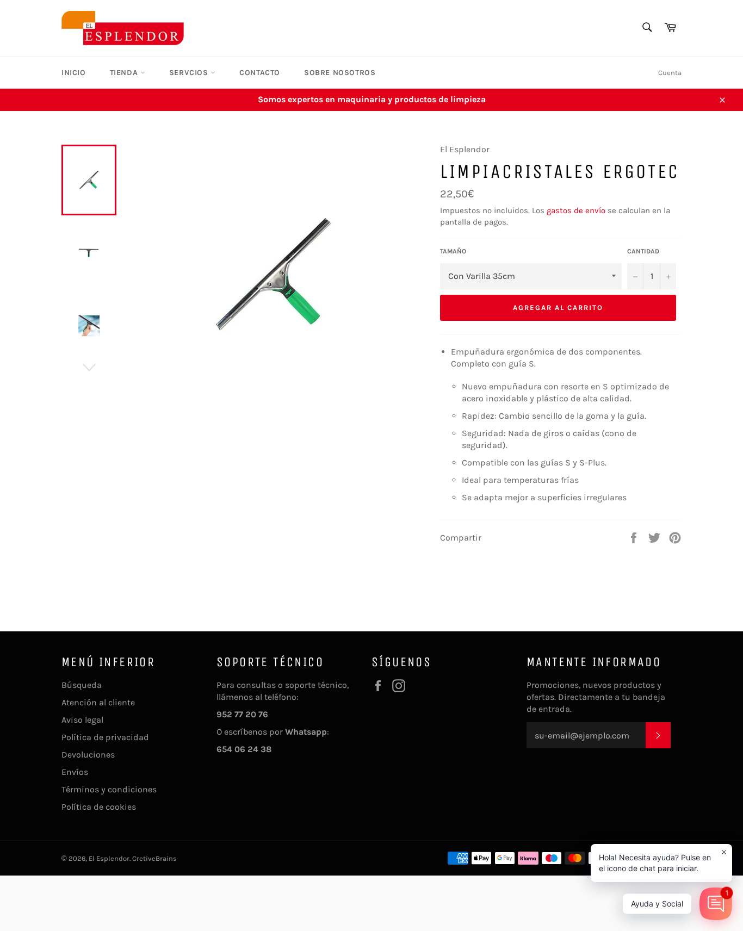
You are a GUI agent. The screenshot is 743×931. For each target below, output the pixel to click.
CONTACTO (259, 72)
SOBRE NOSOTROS (339, 72)
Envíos (74, 772)
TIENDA (125, 72)
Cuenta (670, 73)
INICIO (73, 72)
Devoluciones (88, 754)
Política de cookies (98, 807)
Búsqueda (81, 685)
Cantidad (643, 251)
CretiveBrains (154, 858)
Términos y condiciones (109, 789)
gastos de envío (576, 210)
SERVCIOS (189, 72)
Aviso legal (82, 720)
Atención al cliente (98, 702)
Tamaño (453, 251)
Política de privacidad (105, 737)
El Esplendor (109, 858)
